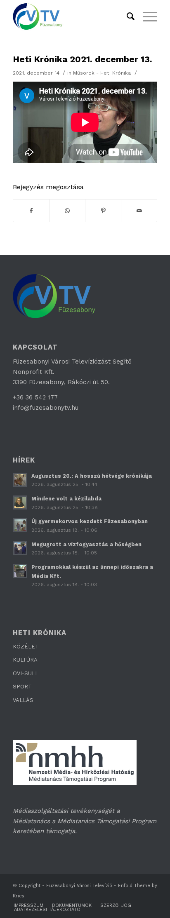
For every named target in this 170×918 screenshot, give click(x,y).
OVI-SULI (25, 673)
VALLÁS (23, 700)
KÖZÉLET (26, 646)
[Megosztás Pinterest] (103, 211)
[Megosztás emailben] (139, 211)
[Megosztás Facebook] (31, 211)
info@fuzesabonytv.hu (45, 407)
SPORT (22, 686)
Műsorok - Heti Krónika (102, 73)
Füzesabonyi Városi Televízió (79, 885)
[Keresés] (126, 16)
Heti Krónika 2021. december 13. (82, 59)
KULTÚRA (25, 660)
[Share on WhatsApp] (67, 211)
